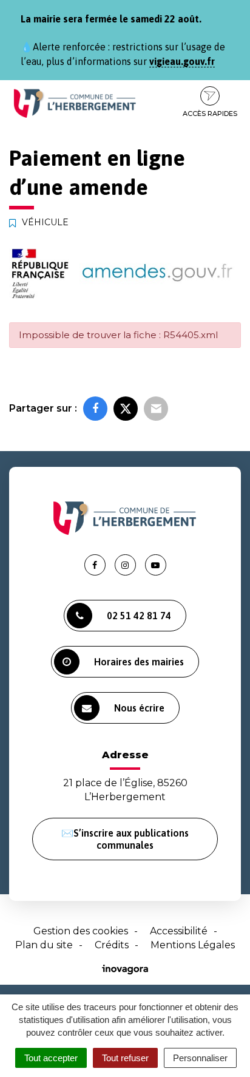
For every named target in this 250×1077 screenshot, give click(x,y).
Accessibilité (179, 931)
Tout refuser (125, 1058)
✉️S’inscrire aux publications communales (125, 839)
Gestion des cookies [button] (80, 931)
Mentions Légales (192, 945)
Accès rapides (210, 113)
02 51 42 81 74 (139, 615)
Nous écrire (139, 707)
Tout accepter (51, 1058)
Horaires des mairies (139, 661)
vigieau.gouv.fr (182, 61)
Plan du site (44, 945)
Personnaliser (200, 1058)
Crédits (112, 945)
